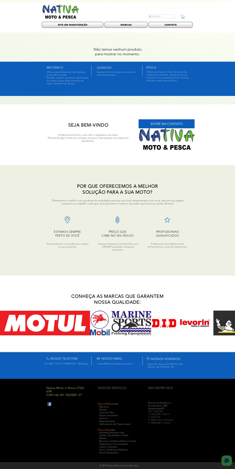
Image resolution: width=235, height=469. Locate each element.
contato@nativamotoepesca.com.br (115, 363)
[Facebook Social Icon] (49, 404)
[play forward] (231, 323)
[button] (183, 17)
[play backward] (4, 323)
